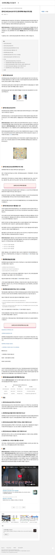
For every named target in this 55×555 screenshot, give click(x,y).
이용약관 (14, 547)
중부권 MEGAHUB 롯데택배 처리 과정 (11, 48)
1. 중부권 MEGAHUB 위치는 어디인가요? (13, 61)
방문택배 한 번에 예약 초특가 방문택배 (10, 490)
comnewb (15, 552)
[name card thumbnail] (34, 530)
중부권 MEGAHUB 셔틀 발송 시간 (10, 50)
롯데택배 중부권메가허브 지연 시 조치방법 (12, 54)
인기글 (46, 11)
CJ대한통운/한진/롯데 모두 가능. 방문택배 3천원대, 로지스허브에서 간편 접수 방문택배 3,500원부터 (16, 493)
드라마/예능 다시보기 (9, 3)
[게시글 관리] (20, 507)
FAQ (5, 59)
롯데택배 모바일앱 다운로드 (7, 343)
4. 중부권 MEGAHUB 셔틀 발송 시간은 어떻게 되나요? (15, 66)
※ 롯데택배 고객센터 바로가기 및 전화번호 (10, 347)
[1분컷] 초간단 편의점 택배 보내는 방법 (20, 325)
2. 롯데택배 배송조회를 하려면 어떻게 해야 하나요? (15, 62)
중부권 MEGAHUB (7, 43)
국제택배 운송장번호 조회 (7, 333)
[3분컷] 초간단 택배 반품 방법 (20, 185)
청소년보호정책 (20, 547)
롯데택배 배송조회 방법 (8, 52)
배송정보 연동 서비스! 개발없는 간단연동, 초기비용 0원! (13, 500)
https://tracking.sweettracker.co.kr (9, 496)
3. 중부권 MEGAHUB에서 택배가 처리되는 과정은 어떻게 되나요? (17, 64)
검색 (51, 3)
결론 (5, 70)
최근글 (43, 11)
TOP (53, 548)
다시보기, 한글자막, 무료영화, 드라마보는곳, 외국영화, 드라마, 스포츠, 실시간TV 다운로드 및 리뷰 (18, 532)
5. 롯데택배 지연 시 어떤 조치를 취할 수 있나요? (14, 67)
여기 (29, 254)
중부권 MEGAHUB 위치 (8, 45)
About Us (2, 547)
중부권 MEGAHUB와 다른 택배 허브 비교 (12, 57)
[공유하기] (17, 507)
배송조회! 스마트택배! (7, 498)
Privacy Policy (9, 547)
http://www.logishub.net (7, 489)
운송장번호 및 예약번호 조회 (7, 330)
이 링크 (11, 134)
